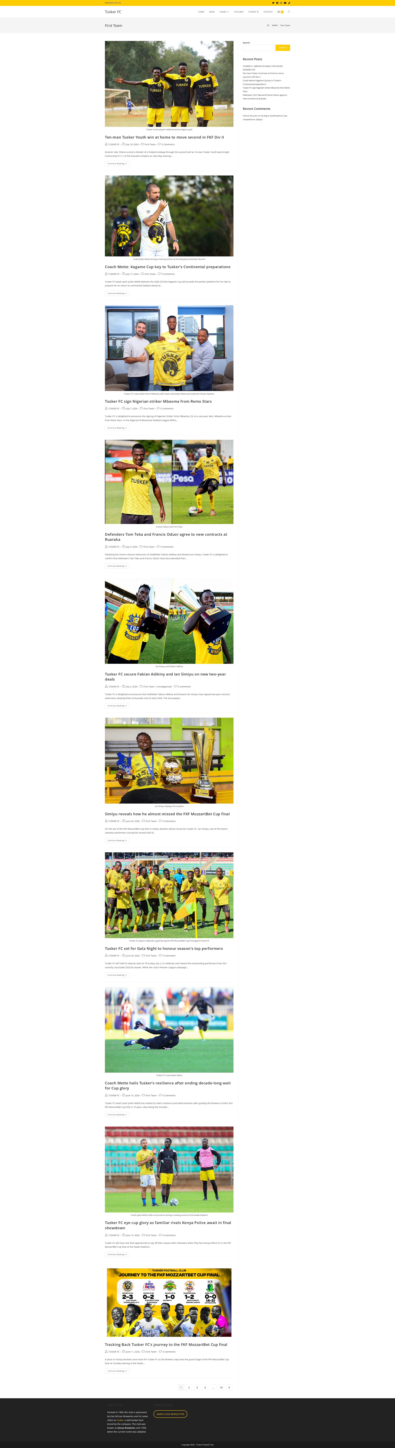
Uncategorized (164, 686)
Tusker (120, 1420)
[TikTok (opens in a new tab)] (288, 2)
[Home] (268, 25)
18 (221, 1387)
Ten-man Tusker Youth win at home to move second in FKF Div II (164, 137)
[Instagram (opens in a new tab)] (281, 2)
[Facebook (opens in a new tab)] (277, 2)
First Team (285, 25)
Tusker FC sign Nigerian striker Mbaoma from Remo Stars (158, 401)
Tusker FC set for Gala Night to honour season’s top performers (164, 948)
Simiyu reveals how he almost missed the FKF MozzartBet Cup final (167, 813)
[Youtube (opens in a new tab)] (285, 2)
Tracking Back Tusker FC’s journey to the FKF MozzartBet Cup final (166, 1344)
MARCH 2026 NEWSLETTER (170, 1414)
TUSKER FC (114, 144)
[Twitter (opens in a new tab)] (273, 2)
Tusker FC (113, 11)
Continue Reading (118, 164)
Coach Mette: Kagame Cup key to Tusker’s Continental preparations (168, 266)
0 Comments (168, 144)
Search (246, 42)
